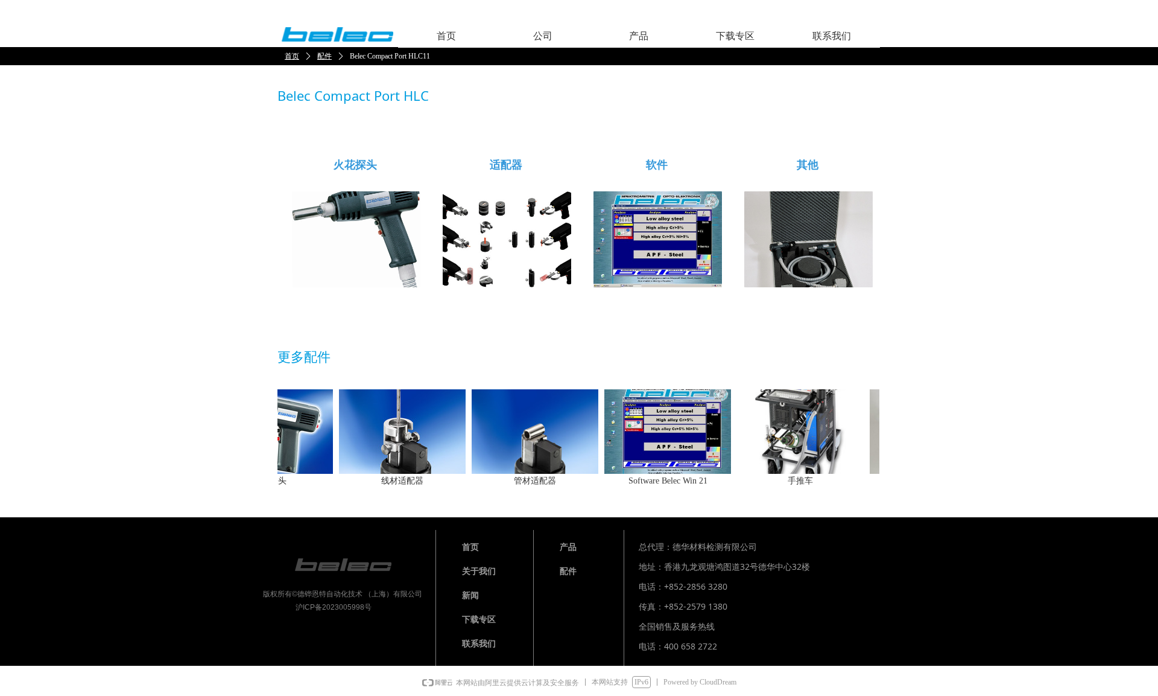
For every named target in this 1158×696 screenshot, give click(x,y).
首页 (292, 56)
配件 (324, 56)
